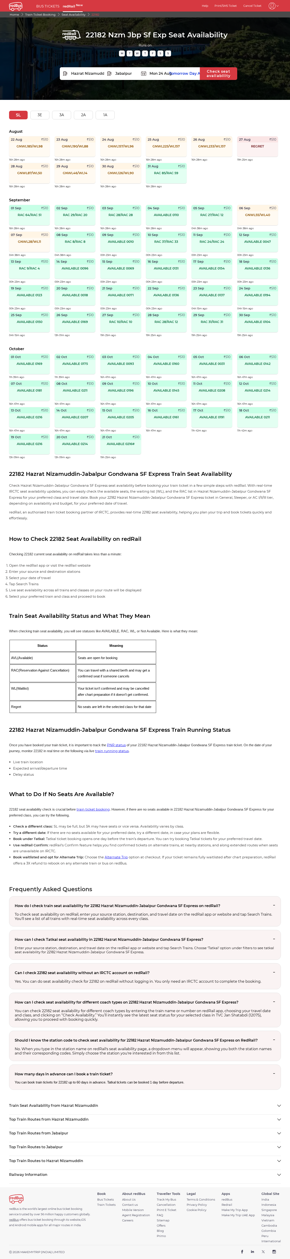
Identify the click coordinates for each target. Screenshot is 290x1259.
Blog (160, 1230)
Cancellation (166, 1204)
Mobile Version (133, 1209)
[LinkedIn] (252, 1252)
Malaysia (267, 1215)
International (271, 1241)
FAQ (160, 1215)
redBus (227, 1199)
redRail (73, 6)
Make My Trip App (235, 1209)
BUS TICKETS (47, 6)
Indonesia (268, 1204)
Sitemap (163, 1220)
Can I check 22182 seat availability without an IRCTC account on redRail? (82, 973)
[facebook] (242, 1252)
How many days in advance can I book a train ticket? (64, 1074)
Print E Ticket (166, 1209)
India (265, 1199)
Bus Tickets (105, 1199)
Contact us (130, 1204)
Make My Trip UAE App (238, 1215)
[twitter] (263, 1252)
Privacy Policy (197, 1204)
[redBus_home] (21, 6)
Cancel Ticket (252, 5)
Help (205, 5)
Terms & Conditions (201, 1199)
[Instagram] (274, 1252)
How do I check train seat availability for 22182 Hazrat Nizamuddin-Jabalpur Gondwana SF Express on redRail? (117, 906)
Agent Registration (136, 1215)
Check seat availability (218, 73)
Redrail (227, 1204)
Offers (161, 1225)
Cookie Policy (196, 1209)
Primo (161, 1236)
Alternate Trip (116, 857)
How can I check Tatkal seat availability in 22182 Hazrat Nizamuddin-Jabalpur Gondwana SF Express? (109, 939)
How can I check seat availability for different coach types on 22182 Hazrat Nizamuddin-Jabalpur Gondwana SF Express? (126, 1002)
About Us (128, 1199)
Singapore (269, 1209)
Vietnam (267, 1220)
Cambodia (269, 1225)
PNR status (116, 745)
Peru (264, 1236)
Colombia (268, 1230)
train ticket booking (93, 809)
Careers (127, 1220)
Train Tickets (106, 1204)
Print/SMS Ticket (226, 5)
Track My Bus (166, 1199)
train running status (112, 751)
